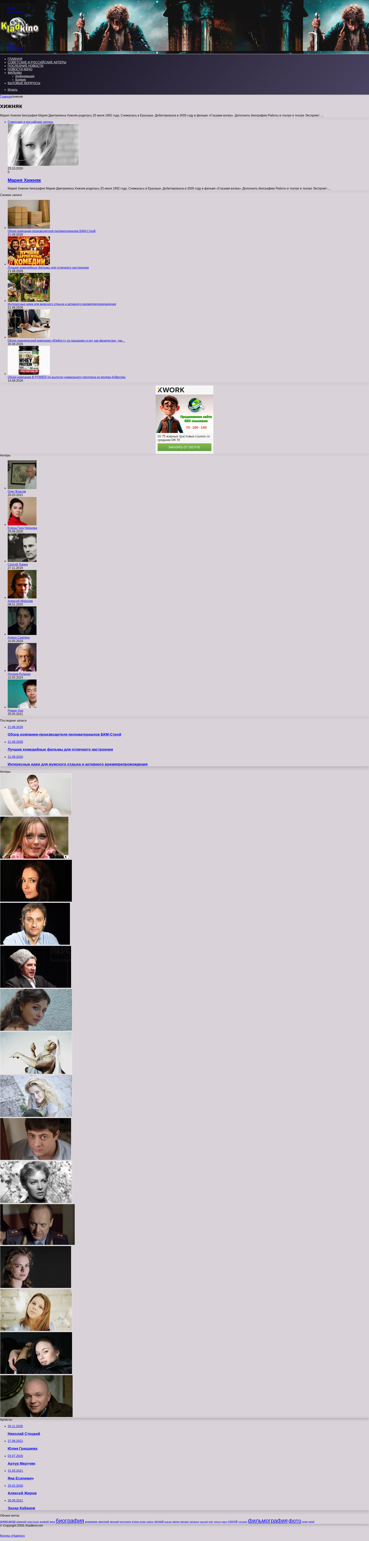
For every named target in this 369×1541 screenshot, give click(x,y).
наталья (194, 1521)
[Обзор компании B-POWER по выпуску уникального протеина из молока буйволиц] (29, 373)
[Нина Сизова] (36, 1330)
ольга (217, 1521)
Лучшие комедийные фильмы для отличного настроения (48, 267)
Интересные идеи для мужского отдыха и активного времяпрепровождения (62, 304)
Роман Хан (15, 710)
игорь (143, 1521)
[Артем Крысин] (36, 814)
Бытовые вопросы (24, 83)
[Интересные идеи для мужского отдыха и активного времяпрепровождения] (29, 300)
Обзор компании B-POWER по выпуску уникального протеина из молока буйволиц (66, 377)
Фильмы (15, 72)
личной (159, 1521)
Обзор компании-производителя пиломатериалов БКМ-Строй (52, 231)
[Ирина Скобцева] (36, 1202)
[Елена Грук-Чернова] (22, 524)
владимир (91, 1521)
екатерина (125, 1521)
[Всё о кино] (19, 39)
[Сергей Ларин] (22, 561)
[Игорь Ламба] (36, 1073)
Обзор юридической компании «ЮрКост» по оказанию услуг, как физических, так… (66, 340)
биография (70, 1520)
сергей (233, 1521)
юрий (311, 1521)
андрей (44, 1521)
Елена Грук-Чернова (22, 528)
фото (294, 1521)
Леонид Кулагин (19, 674)
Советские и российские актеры (37, 62)
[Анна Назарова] (34, 857)
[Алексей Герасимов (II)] (35, 943)
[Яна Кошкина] (36, 1373)
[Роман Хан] (22, 707)
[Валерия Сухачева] (36, 900)
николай (204, 1522)
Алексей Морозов (20, 601)
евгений (114, 1521)
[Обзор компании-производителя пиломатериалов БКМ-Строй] (29, 227)
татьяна (242, 1521)
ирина (150, 1521)
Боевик (20, 79)
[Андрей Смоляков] (36, 1416)
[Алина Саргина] (22, 634)
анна (52, 1521)
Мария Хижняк (24, 180)
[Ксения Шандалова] (36, 1116)
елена (135, 1521)
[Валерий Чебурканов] (37, 1244)
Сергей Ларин (18, 564)
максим (168, 1522)
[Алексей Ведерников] (35, 1159)
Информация (24, 76)
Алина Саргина (19, 637)
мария (176, 1521)
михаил (184, 1521)
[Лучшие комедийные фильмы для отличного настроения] (29, 264)
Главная (6, 96)
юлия (305, 1521)
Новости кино (20, 69)
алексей (21, 1521)
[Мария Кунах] (36, 1030)
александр (8, 1521)
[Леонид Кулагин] (22, 670)
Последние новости (25, 65)
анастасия (33, 1521)
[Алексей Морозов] (22, 597)
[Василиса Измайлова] (35, 1287)
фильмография (268, 1520)
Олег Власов (17, 491)
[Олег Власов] (22, 488)
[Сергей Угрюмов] (35, 987)
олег (211, 1521)
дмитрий (103, 1521)
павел (224, 1522)
